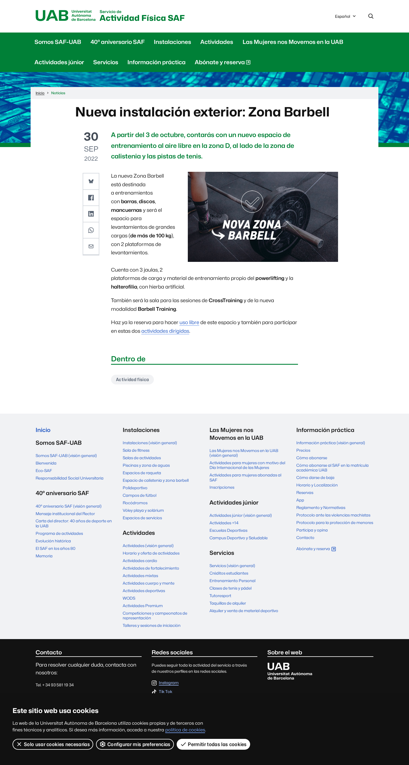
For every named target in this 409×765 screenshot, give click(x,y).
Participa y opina (312, 530)
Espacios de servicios (142, 517)
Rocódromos (135, 502)
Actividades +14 (224, 522)
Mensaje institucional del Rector (65, 513)
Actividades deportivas (144, 590)
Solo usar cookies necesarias (57, 744)
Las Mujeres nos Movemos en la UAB (293, 41)
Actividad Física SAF (142, 16)
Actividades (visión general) (148, 545)
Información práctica (156, 62)
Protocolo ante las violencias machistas (333, 515)
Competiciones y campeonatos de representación (155, 615)
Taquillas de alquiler (228, 603)
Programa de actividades (59, 533)
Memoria (44, 555)
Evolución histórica (53, 540)
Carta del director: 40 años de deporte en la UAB (74, 523)
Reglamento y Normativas (320, 507)
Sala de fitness (136, 450)
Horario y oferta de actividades (151, 553)
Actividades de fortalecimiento (151, 568)
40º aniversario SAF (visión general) (69, 506)
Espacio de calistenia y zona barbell (156, 480)
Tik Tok (165, 691)
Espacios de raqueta (142, 472)
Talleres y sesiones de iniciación (152, 625)
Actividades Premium (143, 605)
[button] (91, 181)
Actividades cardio (140, 560)
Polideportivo (135, 487)
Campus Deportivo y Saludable (239, 537)
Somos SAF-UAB (58, 41)
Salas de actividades (142, 457)
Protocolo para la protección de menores (334, 522)
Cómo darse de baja (315, 477)
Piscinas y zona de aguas (146, 465)
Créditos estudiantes (229, 573)
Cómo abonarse (311, 457)
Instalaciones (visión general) (150, 442)
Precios (303, 450)
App (300, 500)
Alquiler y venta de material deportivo (244, 610)
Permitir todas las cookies (217, 744)
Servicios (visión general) (232, 565)
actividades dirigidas (165, 331)
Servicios (105, 62)
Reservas (304, 492)
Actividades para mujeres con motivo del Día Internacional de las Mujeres (247, 465)
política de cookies (185, 729)
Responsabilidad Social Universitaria (70, 478)
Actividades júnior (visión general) (241, 515)
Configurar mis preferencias (139, 744)
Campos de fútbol (139, 495)
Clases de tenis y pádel (231, 588)
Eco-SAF (44, 470)
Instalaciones (172, 41)
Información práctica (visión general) (330, 442)
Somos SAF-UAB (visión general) (66, 455)
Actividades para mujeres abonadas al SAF (245, 477)
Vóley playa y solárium (143, 510)
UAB (66, 16)
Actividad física (132, 379)
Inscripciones (222, 487)
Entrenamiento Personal (232, 580)
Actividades (216, 41)
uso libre (189, 322)
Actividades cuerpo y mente (148, 583)
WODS (129, 598)
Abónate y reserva (219, 63)
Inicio (43, 429)
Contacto (305, 537)
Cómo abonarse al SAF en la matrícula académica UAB (332, 467)
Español (342, 18)
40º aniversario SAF (117, 41)
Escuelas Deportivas (228, 530)
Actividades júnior (59, 62)
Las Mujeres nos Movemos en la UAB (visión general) (244, 453)
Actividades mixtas (140, 575)
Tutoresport (220, 595)
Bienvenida (46, 463)
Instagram (169, 682)
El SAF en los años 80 (55, 548)
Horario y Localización (317, 485)
